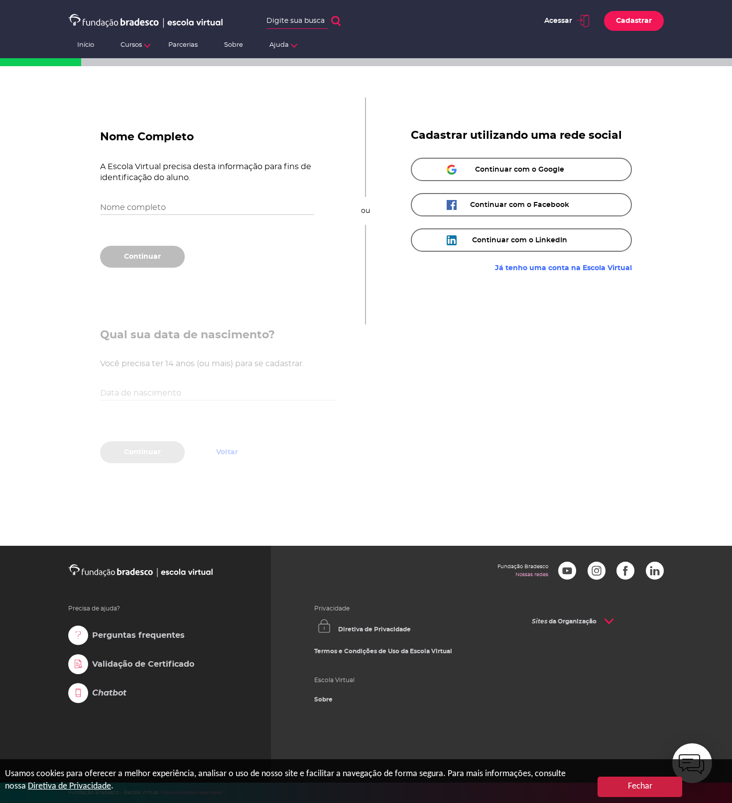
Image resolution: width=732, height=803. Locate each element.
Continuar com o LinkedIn (519, 240)
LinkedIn (655, 571)
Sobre (233, 45)
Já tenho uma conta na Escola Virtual (563, 268)
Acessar (558, 20)
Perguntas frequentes (138, 635)
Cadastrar (634, 20)
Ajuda (279, 45)
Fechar (640, 786)
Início (85, 45)
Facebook (625, 571)
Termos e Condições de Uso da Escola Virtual (383, 651)
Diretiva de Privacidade (374, 629)
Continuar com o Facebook (519, 204)
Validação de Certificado (143, 664)
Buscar (336, 20)
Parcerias (183, 45)
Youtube (567, 571)
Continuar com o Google (519, 169)
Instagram (597, 571)
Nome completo (133, 207)
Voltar (227, 256)
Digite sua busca (295, 20)
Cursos (131, 45)
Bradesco (546, 648)
